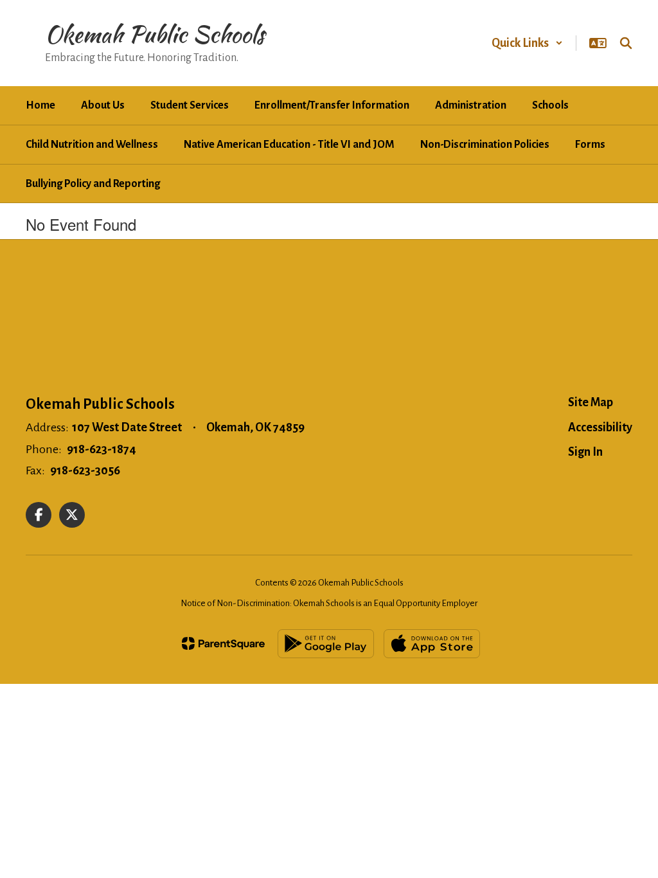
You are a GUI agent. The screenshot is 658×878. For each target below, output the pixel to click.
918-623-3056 (85, 470)
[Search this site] (625, 43)
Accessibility (600, 427)
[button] (527, 43)
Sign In (585, 451)
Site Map (590, 402)
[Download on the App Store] (432, 643)
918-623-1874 (101, 449)
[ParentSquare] (223, 643)
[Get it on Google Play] (326, 643)
